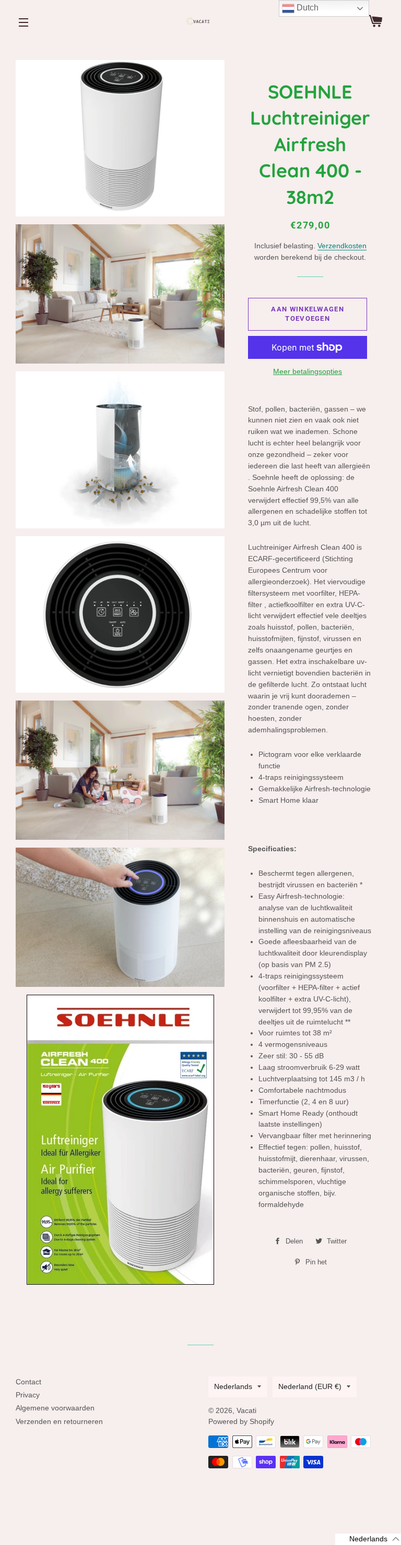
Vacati (246, 1410)
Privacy (28, 1395)
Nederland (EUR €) (309, 1386)
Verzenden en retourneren (59, 1421)
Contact (28, 1382)
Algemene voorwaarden (55, 1408)
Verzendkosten (342, 246)
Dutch (306, 7)
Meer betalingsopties (307, 371)
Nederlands (233, 1386)
